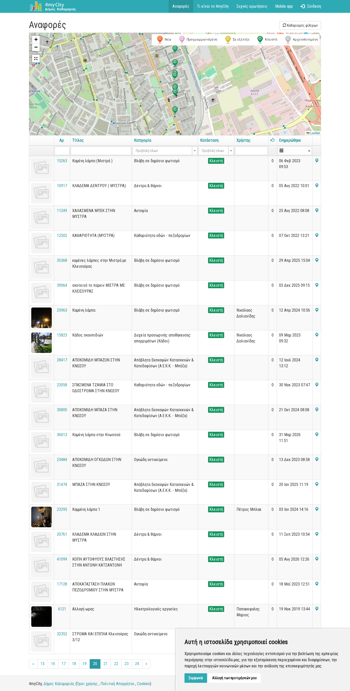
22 (116, 663)
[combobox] (165, 150)
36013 (62, 434)
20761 (62, 534)
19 (85, 663)
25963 (62, 310)
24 (137, 663)
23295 (62, 509)
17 (63, 663)
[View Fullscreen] (36, 58)
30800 (62, 409)
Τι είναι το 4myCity (213, 6)
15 (42, 663)
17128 (62, 584)
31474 (62, 484)
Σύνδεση (314, 6)
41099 (62, 559)
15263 (62, 160)
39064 (62, 285)
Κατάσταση (209, 140)
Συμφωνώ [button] (196, 678)
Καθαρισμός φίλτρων (302, 25)
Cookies (143, 683)
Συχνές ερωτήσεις (251, 6)
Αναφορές (180, 6)
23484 (62, 459)
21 (106, 663)
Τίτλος (78, 140)
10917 (62, 185)
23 (127, 663)
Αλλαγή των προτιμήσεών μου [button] (234, 678)
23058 (62, 384)
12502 (62, 235)
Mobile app (284, 6)
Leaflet (315, 133)
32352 (62, 633)
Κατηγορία (142, 140)
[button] (175, 93)
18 (74, 663)
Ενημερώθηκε (290, 140)
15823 (62, 335)
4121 (62, 609)
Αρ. (62, 140)
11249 (62, 210)
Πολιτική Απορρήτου (117, 683)
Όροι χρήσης (87, 683)
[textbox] (163, 150)
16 (53, 663)
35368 (62, 260)
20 (95, 663)
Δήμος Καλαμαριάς (59, 683)
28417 (62, 360)
